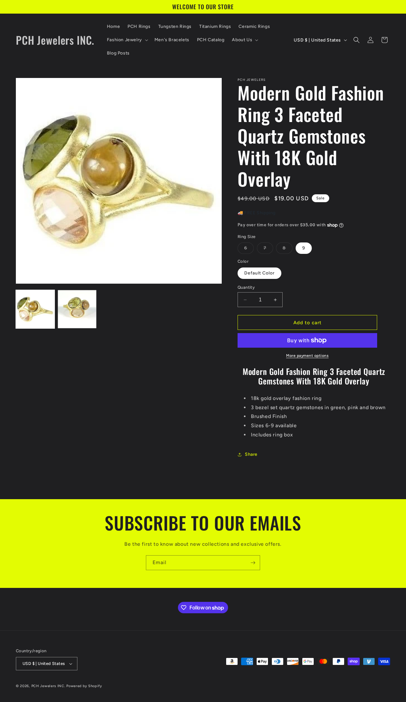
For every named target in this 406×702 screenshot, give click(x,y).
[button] (127, 40)
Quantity (246, 287)
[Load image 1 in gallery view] (35, 309)
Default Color (259, 273)
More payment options (307, 355)
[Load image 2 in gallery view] (77, 309)
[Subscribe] (253, 562)
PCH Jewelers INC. (48, 686)
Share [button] (251, 454)
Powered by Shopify (84, 686)
